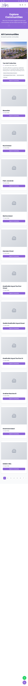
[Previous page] (2, 478)
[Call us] (24, 682)
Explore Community (14, 80)
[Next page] (26, 478)
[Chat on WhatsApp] (24, 678)
